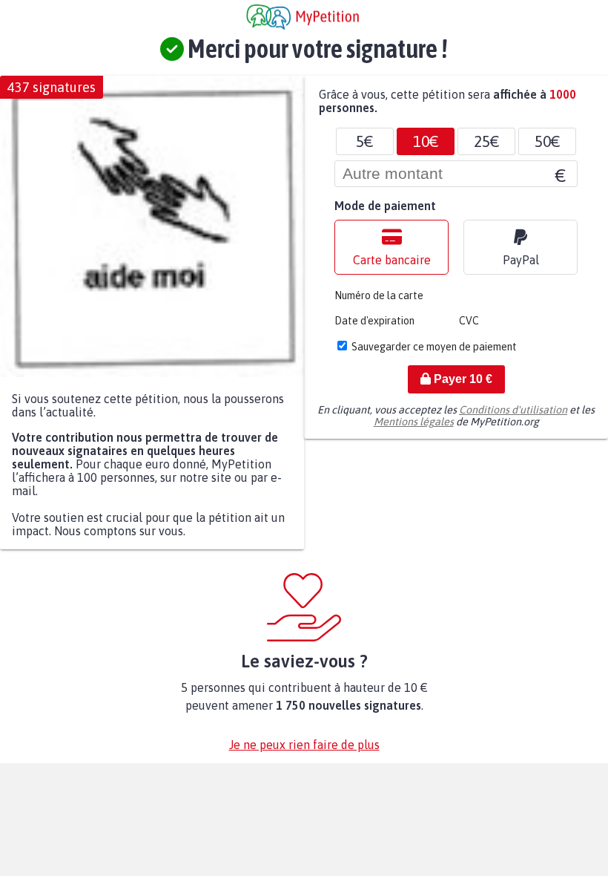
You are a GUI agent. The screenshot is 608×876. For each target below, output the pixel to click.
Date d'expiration (374, 321)
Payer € (461, 379)
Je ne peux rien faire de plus (304, 744)
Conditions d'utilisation (513, 410)
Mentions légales (414, 422)
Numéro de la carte (378, 295)
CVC (469, 321)
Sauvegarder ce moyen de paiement (434, 347)
